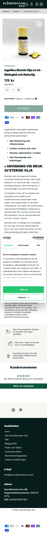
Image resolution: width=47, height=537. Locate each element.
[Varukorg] (36, 4)
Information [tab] (23, 245)
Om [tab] (38, 245)
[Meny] (42, 4)
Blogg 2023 (11, 443)
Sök (7, 439)
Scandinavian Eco (27, 510)
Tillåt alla (23, 290)
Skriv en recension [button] (23, 386)
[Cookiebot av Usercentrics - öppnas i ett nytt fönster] (33, 238)
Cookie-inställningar (15, 459)
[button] (26, 4)
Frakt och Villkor (13, 447)
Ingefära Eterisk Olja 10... (31, 11)
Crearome (5, 11)
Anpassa (22, 297)
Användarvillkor (13, 451)
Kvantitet (8, 84)
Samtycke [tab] (8, 245)
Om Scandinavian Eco (16, 435)
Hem (7, 431)
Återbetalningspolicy (16, 455)
